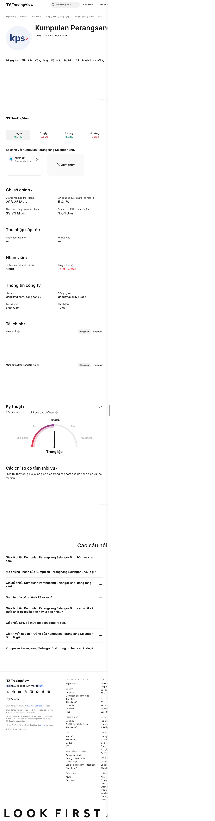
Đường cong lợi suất (75, 758)
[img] (66, 35)
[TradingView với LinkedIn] (31, 692)
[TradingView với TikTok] (43, 692)
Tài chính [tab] (27, 60)
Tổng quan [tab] (12, 60)
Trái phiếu (70, 699)
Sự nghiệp (105, 749)
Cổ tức (69, 743)
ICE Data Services (34, 706)
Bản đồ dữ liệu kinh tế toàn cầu (81, 765)
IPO (67, 746)
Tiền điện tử (71, 702)
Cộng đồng (103, 4)
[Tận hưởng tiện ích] (100, 406)
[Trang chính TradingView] (19, 5)
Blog (103, 743)
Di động (69, 777)
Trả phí (104, 686)
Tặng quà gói (107, 693)
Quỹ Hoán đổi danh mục (77, 695)
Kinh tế (69, 736)
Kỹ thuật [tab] (56, 60)
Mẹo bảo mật (107, 793)
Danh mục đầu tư (74, 755)
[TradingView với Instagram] (25, 692)
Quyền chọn (71, 761)
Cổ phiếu (70, 692)
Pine (68, 712)
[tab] (84, 331)
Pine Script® (72, 768)
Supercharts (72, 683)
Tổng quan (106, 702)
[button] (95, 5)
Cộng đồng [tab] (41, 60)
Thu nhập (70, 739)
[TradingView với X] (8, 692)
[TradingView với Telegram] (37, 692)
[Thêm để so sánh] (37, 159)
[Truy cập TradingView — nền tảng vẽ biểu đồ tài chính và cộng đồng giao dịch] (18, 118)
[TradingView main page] (17, 681)
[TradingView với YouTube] (20, 692)
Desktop (70, 780)
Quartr (42, 725)
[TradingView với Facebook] (14, 692)
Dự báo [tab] (68, 60)
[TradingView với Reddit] (49, 692)
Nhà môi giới (106, 705)
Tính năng (105, 683)
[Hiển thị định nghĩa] (36, 197)
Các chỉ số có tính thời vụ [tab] (90, 60)
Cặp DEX (70, 708)
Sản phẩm (88, 4)
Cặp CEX (70, 705)
